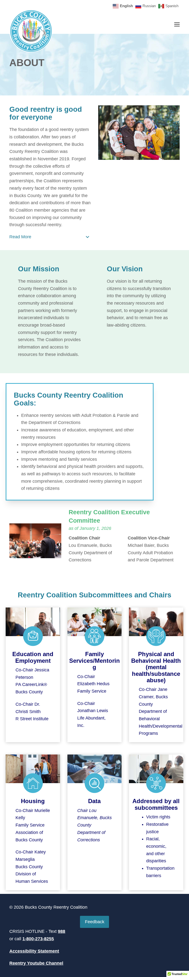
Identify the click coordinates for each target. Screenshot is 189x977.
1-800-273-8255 (38, 938)
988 (61, 931)
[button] (177, 24)
